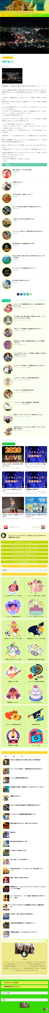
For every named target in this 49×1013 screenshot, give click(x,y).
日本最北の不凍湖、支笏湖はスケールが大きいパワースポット (27, 787)
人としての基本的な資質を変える (19, 778)
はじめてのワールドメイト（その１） (25, 542)
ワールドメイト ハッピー (24, 7)
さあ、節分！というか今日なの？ (19, 859)
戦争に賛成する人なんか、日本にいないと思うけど (24, 823)
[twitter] (18, 294)
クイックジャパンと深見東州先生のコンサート (25, 268)
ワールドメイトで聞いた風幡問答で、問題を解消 (26, 402)
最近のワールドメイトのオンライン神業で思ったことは (28, 414)
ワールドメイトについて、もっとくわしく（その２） (25, 546)
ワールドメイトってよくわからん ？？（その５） (25, 558)
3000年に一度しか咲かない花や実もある (21, 914)
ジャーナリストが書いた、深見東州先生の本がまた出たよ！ (28, 231)
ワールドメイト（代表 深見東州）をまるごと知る (24, 1009)
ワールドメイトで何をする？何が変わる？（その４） (25, 554)
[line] (27, 294)
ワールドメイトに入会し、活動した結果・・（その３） (25, 550)
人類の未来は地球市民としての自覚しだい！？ (23, 923)
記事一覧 (12, 832)
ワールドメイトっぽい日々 (8, 440)
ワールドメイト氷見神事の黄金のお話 (23, 390)
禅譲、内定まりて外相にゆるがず (19, 878)
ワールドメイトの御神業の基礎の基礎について (23, 814)
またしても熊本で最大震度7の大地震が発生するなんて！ (27, 206)
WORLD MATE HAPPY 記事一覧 (24, 12)
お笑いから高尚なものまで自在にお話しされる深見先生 (25, 760)
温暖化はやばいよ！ (15, 796)
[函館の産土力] (24, 294)
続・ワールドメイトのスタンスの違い (36, 464)
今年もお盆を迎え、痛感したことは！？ (23, 194)
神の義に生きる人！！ (18, 182)
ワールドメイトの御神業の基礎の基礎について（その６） (24, 561)
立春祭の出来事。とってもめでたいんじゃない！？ (24, 932)
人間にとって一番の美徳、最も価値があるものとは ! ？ (28, 328)
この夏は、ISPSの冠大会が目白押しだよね (23, 219)
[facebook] (21, 294)
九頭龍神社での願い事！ (32, 489)
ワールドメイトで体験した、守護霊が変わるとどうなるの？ (29, 365)
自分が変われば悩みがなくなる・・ (22, 280)
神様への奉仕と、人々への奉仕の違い (22, 170)
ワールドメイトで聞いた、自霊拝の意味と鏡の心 (26, 378)
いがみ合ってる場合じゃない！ (18, 850)
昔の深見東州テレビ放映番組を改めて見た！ (24, 243)
